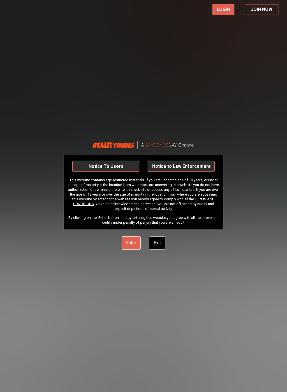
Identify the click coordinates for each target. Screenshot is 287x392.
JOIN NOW (261, 9)
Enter (131, 243)
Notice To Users (106, 166)
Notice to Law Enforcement (181, 166)
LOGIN (223, 9)
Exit (157, 243)
